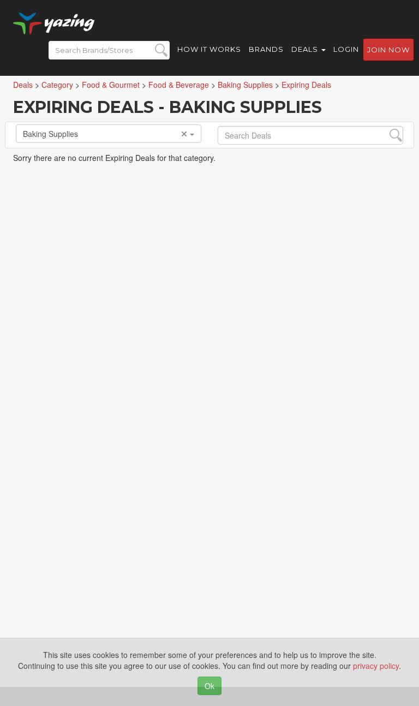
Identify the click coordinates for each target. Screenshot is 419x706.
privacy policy (376, 665)
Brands (266, 49)
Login (346, 49)
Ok (209, 685)
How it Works (209, 49)
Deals (305, 49)
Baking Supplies (50, 133)
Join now (388, 49)
